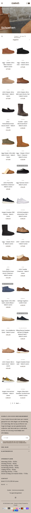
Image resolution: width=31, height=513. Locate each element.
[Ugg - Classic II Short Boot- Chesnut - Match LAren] (23, 141)
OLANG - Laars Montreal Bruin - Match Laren (23, 124)
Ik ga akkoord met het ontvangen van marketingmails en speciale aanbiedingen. (15, 442)
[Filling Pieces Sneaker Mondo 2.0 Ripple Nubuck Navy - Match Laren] (23, 319)
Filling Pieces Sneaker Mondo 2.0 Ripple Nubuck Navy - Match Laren (23, 333)
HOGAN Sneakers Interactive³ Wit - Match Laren (22, 214)
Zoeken (9, 490)
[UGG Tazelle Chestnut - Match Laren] (23, 258)
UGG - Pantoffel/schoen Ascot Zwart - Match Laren (8, 125)
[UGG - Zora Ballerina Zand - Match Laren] (8, 319)
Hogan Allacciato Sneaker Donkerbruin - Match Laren (23, 393)
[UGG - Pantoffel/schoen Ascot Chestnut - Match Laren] (8, 258)
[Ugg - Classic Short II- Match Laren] (8, 230)
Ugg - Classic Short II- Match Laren (8, 243)
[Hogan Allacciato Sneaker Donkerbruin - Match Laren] (23, 380)
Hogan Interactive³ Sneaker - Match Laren (8, 393)
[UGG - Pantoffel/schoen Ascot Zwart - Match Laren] (8, 110)
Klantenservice (7, 451)
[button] (4, 484)
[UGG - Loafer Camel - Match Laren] (23, 230)
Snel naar (5, 447)
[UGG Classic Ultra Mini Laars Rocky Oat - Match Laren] (23, 80)
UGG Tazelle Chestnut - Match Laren (23, 271)
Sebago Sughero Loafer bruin (23, 302)
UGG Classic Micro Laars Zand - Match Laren (8, 364)
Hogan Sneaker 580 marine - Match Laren (8, 214)
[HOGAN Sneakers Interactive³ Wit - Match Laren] (23, 201)
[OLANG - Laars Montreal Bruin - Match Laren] (23, 110)
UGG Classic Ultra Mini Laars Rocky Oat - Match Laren (23, 94)
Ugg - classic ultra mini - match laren (23, 64)
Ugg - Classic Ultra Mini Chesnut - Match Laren (8, 65)
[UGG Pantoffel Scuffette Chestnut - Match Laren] (8, 171)
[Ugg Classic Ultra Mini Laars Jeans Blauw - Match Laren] (8, 289)
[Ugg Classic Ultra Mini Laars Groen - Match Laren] (8, 141)
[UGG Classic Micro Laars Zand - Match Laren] (8, 350)
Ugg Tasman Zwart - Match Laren (23, 184)
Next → (18, 403)
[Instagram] (15, 497)
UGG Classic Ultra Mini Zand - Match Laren (8, 94)
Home (3, 9)
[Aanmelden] (28, 437)
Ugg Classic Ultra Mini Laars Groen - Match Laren (8, 155)
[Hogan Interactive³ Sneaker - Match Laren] (8, 380)
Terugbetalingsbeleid (15, 493)
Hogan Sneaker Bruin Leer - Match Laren (23, 363)
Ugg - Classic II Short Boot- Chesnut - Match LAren (23, 155)
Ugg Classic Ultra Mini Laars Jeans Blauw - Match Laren (8, 303)
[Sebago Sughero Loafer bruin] (23, 289)
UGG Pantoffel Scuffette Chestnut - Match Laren (8, 185)
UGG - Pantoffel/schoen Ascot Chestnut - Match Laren (8, 272)
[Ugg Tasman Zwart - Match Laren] (23, 171)
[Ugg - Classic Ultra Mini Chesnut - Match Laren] (8, 51)
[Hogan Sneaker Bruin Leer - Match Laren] (23, 350)
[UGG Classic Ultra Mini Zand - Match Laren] (8, 80)
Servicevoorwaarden (18, 490)
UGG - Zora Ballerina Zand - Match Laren (8, 331)
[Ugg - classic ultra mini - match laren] (23, 51)
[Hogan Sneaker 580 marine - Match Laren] (8, 201)
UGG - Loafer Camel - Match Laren (22, 243)
